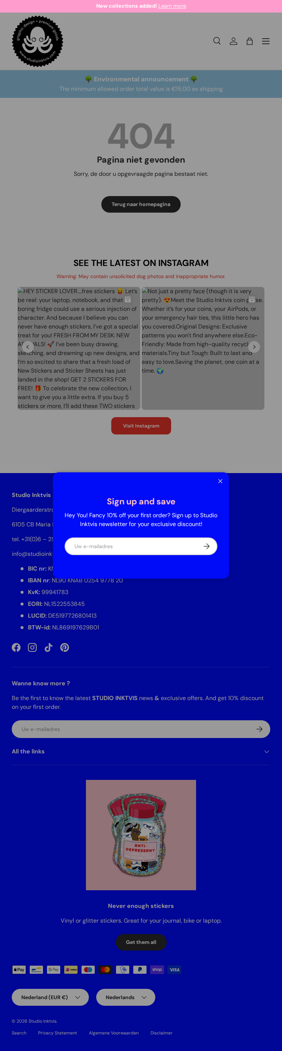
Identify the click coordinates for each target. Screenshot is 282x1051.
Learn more (172, 6)
